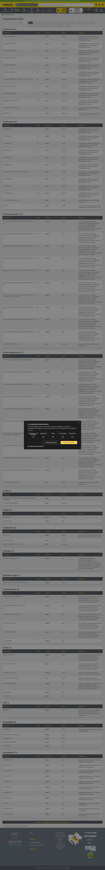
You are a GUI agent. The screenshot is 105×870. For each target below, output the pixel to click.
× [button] (78, 422)
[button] (35, 446)
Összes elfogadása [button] (68, 442)
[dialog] (52, 435)
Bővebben (30, 430)
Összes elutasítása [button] (51, 442)
